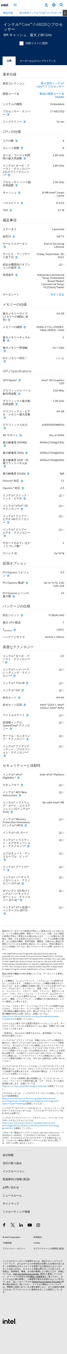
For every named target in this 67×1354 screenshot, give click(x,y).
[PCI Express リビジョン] (8, 575)
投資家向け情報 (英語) (16, 1179)
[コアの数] (16, 140)
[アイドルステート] (27, 715)
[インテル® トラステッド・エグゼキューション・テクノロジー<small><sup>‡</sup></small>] (28, 846)
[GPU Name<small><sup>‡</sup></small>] (19, 380)
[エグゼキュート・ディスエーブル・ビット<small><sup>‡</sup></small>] (5, 859)
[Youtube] (30, 1226)
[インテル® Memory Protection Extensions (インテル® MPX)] (25, 825)
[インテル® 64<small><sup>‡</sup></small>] (22, 690)
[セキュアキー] (22, 784)
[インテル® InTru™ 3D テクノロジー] (22, 508)
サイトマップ (11, 1203)
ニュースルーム (12, 1195)
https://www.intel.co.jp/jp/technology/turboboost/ (24, 1086)
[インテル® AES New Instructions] (20, 795)
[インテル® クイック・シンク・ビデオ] (24, 498)
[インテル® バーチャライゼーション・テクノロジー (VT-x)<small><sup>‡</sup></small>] (23, 883)
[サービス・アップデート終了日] (16, 257)
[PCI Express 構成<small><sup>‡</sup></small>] (27, 582)
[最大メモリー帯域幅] (5, 350)
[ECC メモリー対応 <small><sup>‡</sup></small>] (5, 361)
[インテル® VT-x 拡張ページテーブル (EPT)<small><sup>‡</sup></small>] (5, 913)
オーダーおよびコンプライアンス (38, 60)
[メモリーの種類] (24, 327)
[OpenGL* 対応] (23, 488)
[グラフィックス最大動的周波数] (16, 404)
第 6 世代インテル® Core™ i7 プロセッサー (50, 85)
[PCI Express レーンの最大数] (13, 596)
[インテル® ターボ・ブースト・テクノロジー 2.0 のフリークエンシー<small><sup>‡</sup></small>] (9, 174)
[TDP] (11, 210)
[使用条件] (16, 274)
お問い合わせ (11, 1187)
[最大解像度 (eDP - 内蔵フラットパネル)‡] (5, 466)
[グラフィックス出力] (5, 427)
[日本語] (53, 5)
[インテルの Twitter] (13, 1226)
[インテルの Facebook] (4, 1226)
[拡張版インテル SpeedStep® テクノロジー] (11, 728)
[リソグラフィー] (24, 121)
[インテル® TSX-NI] (27, 682)
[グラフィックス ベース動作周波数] (19, 393)
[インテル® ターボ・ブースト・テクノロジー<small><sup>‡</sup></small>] (6, 662)
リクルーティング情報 (16, 1212)
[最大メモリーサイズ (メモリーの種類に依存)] (9, 319)
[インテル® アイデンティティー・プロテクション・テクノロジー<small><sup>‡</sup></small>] (5, 755)
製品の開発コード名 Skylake (52, 95)
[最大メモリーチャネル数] (8, 340)
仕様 (9, 60)
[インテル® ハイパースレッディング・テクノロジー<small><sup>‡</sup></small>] (14, 675)
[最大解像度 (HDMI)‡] (5, 445)
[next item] (65, 13)
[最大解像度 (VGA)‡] (28, 473)
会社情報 (8, 1155)
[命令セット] (19, 697)
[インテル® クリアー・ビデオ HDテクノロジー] (8, 522)
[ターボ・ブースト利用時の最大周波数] (24, 158)
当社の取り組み (12, 1163)
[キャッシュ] (19, 192)
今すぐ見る (57, 294)
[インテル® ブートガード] (8, 869)
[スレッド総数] (22, 148)
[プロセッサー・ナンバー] (8, 114)
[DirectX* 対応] (22, 480)
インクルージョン (14, 1171)
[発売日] (13, 236)
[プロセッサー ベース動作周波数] (16, 185)
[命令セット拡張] (24, 704)
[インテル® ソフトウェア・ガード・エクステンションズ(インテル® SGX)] (11, 811)
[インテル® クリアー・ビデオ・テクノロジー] (5, 535)
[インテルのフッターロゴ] (9, 1321)
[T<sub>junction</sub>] (14, 629)
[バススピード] (22, 202)
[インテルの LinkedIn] (21, 1226)
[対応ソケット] (22, 615)
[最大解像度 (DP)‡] (26, 452)
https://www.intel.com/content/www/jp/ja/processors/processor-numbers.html (31, 1017)
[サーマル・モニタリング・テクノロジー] (27, 738)
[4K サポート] (20, 435)
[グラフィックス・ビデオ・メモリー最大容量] (5, 417)
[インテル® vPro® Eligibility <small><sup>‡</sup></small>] (18, 777)
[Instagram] (38, 1226)
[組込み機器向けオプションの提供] (19, 267)
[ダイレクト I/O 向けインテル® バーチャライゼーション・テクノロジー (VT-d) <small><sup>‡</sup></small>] (21, 900)
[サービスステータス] (5, 246)
